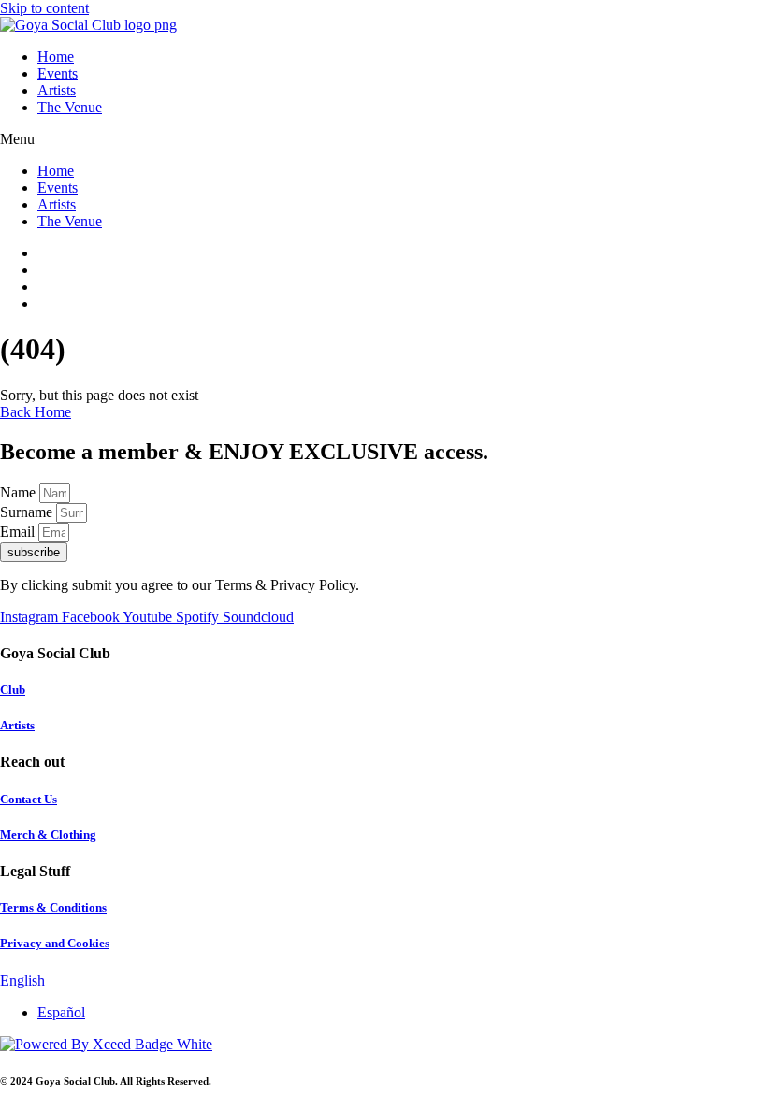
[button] (383, 139)
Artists (56, 90)
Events (57, 73)
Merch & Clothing (48, 835)
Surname (28, 512)
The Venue (69, 107)
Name (19, 492)
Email (19, 532)
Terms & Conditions (53, 908)
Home (55, 57)
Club (12, 690)
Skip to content (44, 8)
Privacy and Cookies (54, 943)
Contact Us (28, 799)
